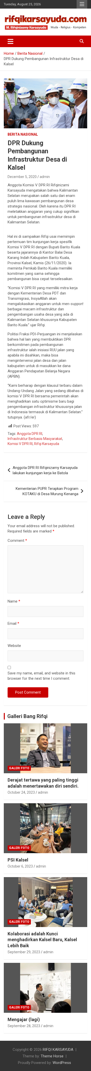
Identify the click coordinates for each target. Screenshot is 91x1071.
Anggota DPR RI (29, 434)
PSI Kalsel (18, 859)
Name (14, 601)
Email (13, 623)
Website (14, 645)
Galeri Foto (19, 768)
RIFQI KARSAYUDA (58, 1049)
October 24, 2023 (21, 792)
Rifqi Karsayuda (46, 444)
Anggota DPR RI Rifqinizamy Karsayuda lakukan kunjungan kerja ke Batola (45, 470)
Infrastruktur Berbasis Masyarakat (35, 439)
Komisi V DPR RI (20, 444)
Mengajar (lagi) (24, 1019)
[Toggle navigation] (10, 41)
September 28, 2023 (24, 1026)
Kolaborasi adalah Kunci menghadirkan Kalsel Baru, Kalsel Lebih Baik (42, 939)
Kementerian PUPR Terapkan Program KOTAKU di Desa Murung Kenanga (47, 491)
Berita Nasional (23, 134)
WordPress (62, 1062)
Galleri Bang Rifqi (27, 716)
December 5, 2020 (22, 177)
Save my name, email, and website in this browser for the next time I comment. (41, 676)
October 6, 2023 (20, 866)
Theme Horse (52, 1056)
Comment (17, 540)
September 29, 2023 (24, 952)
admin (45, 177)
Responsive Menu (82, 4)
